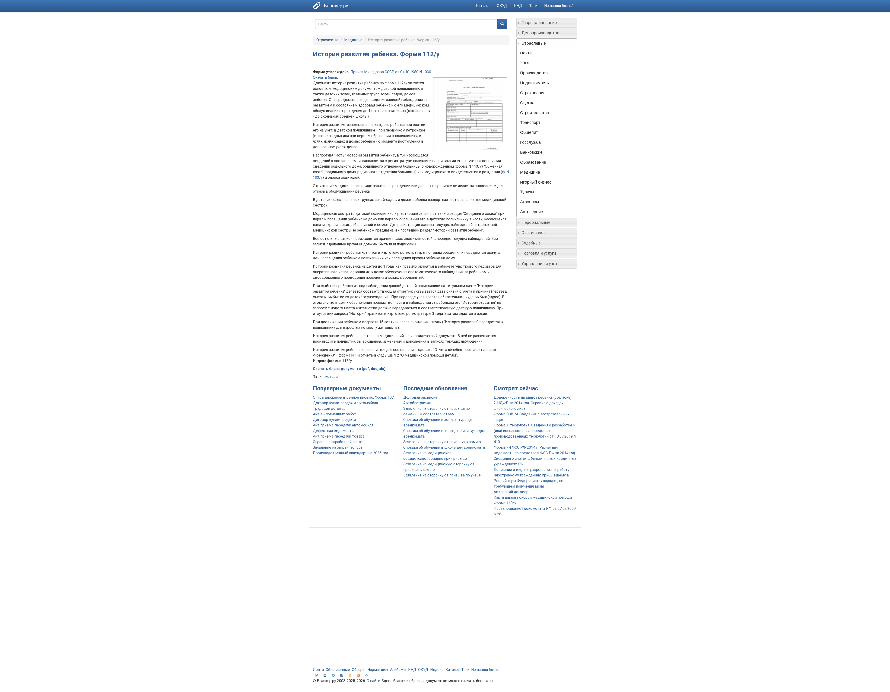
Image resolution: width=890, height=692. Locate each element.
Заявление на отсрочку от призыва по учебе (442, 475)
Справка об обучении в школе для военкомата (444, 447)
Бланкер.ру (336, 6)
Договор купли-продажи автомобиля (345, 403)
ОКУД (502, 5)
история (332, 376)
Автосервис (531, 212)
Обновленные (338, 669)
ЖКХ (524, 63)
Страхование (533, 93)
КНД (518, 5)
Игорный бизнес (535, 182)
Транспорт (530, 122)
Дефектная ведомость (333, 431)
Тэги (533, 5)
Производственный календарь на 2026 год (350, 453)
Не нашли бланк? (559, 5)
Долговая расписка (420, 397)
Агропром (529, 202)
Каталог (483, 5)
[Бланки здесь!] (318, 5)
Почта (526, 53)
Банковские (531, 152)
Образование (533, 162)
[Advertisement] (445, 568)
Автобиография (417, 403)
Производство (534, 73)
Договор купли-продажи (334, 419)
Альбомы (398, 669)
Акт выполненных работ (334, 414)
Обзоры (359, 669)
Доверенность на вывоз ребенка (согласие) (533, 397)
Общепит (529, 132)
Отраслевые (327, 40)
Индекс (437, 669)
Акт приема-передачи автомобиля (343, 425)
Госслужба (530, 142)
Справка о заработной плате (337, 442)
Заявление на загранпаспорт (337, 447)
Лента (318, 669)
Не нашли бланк (485, 669)
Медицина (353, 40)
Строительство (534, 112)
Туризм (527, 192)
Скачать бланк (325, 77)
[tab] (546, 23)
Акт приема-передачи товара (338, 436)
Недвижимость (534, 83)
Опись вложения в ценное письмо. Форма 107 (353, 397)
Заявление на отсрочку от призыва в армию (442, 442)
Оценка (527, 102)
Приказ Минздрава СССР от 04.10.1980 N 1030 (390, 72)
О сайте (373, 681)
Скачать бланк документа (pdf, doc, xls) (349, 368)
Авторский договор (511, 492)
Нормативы (377, 669)
